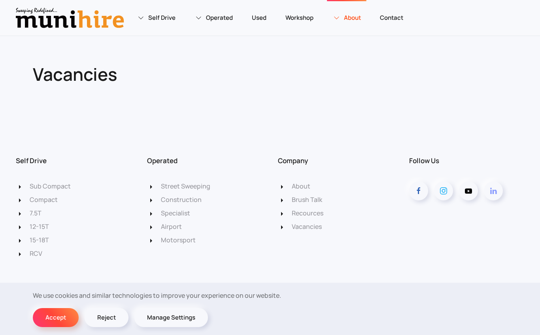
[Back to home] (71, 18)
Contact (391, 17)
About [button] (352, 17)
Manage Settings (171, 317)
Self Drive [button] (162, 17)
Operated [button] (219, 17)
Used (259, 17)
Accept (55, 317)
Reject (106, 317)
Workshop (299, 17)
